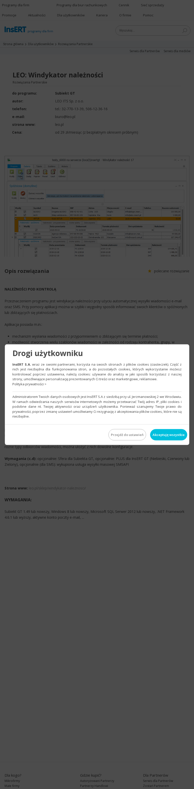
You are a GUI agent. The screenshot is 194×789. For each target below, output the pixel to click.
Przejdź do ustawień (127, 434)
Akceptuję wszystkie (169, 434)
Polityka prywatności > (29, 384)
